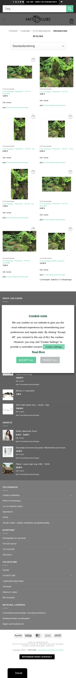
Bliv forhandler (9, 597)
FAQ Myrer (7, 555)
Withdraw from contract (37, 657)
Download (7, 586)
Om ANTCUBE (9, 575)
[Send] (69, 8)
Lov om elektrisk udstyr (13, 506)
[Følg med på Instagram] (16, 2)
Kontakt (6, 570)
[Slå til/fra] (71, 495)
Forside (13, 31)
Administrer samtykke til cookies (50, 650)
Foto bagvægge (42, 31)
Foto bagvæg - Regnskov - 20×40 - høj (18, 149)
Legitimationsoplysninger (13, 581)
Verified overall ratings (24, 374)
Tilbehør (25, 31)
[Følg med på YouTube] (23, 2)
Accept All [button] (26, 360)
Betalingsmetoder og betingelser (16, 618)
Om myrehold (8, 549)
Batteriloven (8, 512)
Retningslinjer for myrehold (14, 538)
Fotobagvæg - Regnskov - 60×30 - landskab (17, 262)
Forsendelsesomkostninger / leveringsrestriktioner (24, 613)
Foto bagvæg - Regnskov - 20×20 (53, 92)
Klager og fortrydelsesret (13, 624)
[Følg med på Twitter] (20, 2)
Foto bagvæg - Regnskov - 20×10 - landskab (17, 92)
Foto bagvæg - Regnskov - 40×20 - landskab (54, 205)
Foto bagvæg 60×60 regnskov (52, 261)
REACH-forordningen (12, 501)
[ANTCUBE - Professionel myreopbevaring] (38, 19)
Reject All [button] (50, 360)
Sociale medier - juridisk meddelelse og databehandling (26, 523)
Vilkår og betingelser (33, 646)
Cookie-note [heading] (38, 316)
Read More (38, 351)
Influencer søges (10, 592)
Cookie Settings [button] (54, 346)
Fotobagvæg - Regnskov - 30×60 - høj (18, 204)
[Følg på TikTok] (18, 2)
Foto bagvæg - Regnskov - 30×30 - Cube (56, 149)
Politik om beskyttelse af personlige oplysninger (38, 644)
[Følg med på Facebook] (13, 2)
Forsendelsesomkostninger (17, 107)
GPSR (5, 517)
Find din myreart (10, 544)
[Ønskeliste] (61, 2)
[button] (41, 2)
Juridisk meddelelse (11, 495)
